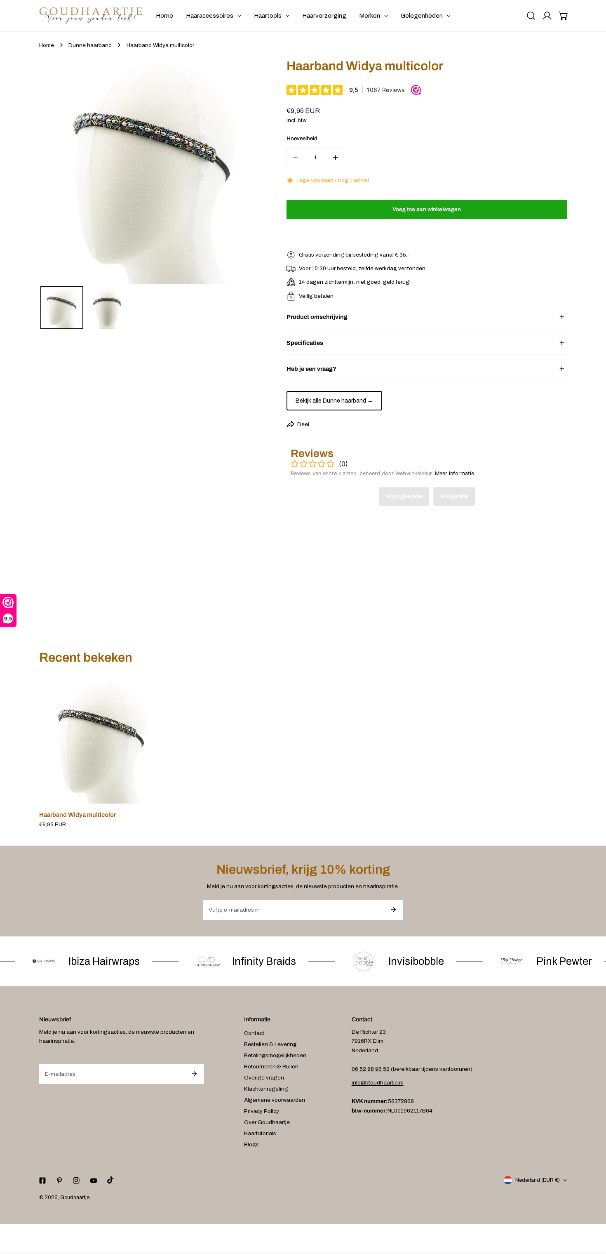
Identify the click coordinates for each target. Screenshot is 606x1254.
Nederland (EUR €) (537, 1180)
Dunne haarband (90, 45)
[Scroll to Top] (592, 1211)
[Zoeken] (531, 15)
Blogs (251, 1144)
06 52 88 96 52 (371, 1069)
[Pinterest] (59, 1180)
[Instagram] (76, 1180)
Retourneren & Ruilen (271, 1066)
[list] (151, 171)
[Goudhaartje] (90, 15)
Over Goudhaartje (267, 1122)
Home (46, 45)
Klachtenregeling (266, 1089)
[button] (563, 15)
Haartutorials (260, 1133)
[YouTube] (93, 1180)
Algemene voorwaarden (274, 1100)
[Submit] (393, 909)
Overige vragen (264, 1078)
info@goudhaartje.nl (378, 1083)
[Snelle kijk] (147, 794)
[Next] (247, 172)
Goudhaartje (74, 1197)
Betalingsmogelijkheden (275, 1055)
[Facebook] (42, 1180)
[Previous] (57, 172)
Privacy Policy (261, 1111)
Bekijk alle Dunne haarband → (334, 401)
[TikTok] (110, 1180)
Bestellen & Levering (270, 1044)
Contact (254, 1033)
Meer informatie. (455, 473)
